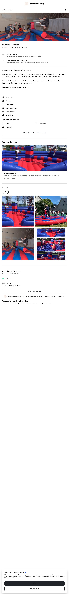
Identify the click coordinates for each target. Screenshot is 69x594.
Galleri (5, 192)
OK (34, 583)
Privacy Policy (34, 589)
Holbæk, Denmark (15, 47)
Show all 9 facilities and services (34, 133)
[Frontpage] (34, 3)
